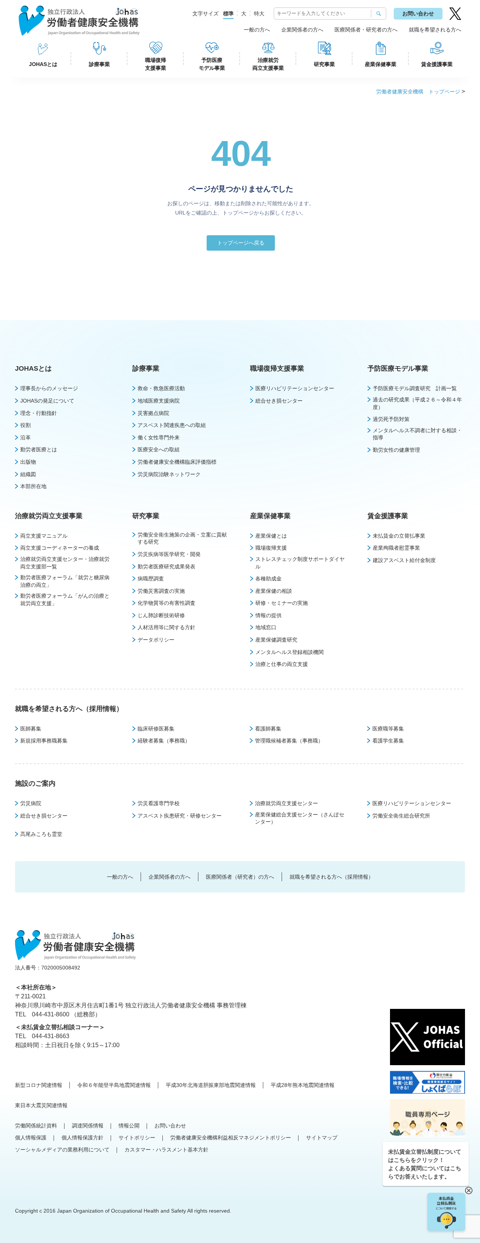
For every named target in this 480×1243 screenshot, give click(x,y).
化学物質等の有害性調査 (166, 603)
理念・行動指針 (38, 413)
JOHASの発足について (47, 401)
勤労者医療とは (38, 449)
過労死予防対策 (391, 419)
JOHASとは (43, 64)
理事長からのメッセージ (49, 388)
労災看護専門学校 (159, 803)
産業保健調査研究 (276, 640)
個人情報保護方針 (83, 1138)
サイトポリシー (136, 1138)
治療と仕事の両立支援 (281, 664)
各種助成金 (268, 579)
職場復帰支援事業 (155, 64)
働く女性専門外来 (159, 437)
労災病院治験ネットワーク (169, 474)
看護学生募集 (388, 741)
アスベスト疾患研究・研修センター (180, 816)
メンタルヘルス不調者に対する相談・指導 (417, 434)
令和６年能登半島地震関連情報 (114, 1085)
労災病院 (30, 803)
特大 (259, 14)
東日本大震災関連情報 (41, 1105)
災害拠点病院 (153, 413)
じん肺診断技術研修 (161, 615)
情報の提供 (268, 615)
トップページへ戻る (240, 243)
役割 (25, 425)
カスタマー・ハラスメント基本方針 (166, 1150)
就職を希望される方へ (435, 30)
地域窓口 (265, 627)
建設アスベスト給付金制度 (404, 560)
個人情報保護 (30, 1138)
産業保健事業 (380, 64)
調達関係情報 (88, 1126)
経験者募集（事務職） (164, 741)
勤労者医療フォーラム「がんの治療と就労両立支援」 (65, 599)
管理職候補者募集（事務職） (289, 741)
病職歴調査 (151, 579)
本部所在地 (33, 486)
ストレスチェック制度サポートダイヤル (300, 563)
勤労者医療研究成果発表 (166, 567)
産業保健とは (271, 536)
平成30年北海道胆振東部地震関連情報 (211, 1085)
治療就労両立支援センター (286, 803)
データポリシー (156, 640)
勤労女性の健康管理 (396, 450)
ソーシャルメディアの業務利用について (62, 1150)
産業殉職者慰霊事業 (396, 548)
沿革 (25, 437)
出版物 (28, 462)
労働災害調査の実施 (161, 591)
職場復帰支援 (271, 548)
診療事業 (99, 64)
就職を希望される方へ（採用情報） (69, 708)
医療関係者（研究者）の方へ (240, 877)
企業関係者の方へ (302, 30)
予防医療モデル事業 (212, 64)
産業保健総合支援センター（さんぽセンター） (299, 818)
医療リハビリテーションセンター (294, 388)
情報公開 (129, 1126)
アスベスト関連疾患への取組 (172, 425)
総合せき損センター (279, 401)
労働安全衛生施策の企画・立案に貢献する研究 (182, 538)
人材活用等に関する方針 (166, 627)
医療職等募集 (388, 729)
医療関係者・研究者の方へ (366, 30)
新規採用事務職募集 (44, 741)
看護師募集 (268, 729)
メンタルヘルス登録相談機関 (289, 652)
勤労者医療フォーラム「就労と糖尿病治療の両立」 (65, 581)
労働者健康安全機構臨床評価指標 (177, 462)
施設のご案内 (35, 783)
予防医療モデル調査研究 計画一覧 (415, 388)
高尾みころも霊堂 (41, 834)
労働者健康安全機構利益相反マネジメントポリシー (230, 1138)
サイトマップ (322, 1138)
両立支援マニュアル (44, 536)
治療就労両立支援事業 (268, 64)
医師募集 (30, 729)
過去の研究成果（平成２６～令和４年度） (417, 403)
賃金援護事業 (437, 64)
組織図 (28, 474)
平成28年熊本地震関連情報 (302, 1085)
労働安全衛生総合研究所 (401, 816)
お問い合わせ (418, 14)
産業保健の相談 (273, 591)
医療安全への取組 (159, 449)
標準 (228, 14)
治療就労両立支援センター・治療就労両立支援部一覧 (65, 563)
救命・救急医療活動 (161, 388)
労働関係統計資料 (36, 1126)
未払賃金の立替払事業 (399, 536)
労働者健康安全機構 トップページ (418, 92)
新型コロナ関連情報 (38, 1085)
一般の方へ (257, 30)
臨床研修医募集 (156, 729)
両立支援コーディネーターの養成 (59, 548)
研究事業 (324, 64)
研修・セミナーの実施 (281, 603)
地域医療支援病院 (159, 401)
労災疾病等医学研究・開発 (169, 554)
